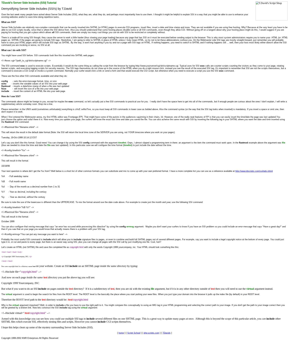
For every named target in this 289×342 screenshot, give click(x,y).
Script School (133, 333)
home (121, 333)
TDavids (167, 333)
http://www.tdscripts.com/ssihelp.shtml (254, 171)
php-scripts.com (151, 333)
